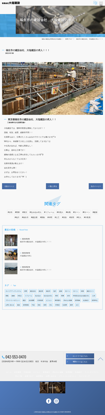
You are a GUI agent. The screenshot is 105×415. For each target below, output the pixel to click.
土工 (77, 305)
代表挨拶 (40, 300)
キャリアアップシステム (13, 291)
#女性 (10, 212)
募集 (7, 296)
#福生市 (25, 217)
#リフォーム (49, 212)
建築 (60, 291)
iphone (13, 296)
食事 (71, 305)
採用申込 (94, 300)
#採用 (71, 217)
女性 (68, 296)
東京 (56, 296)
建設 (24, 300)
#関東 (17, 212)
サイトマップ (84, 376)
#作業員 (87, 217)
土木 (93, 296)
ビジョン (49, 300)
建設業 (41, 291)
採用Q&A (77, 300)
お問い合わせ (10, 305)
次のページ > (96, 186)
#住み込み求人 (35, 212)
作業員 (57, 305)
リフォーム (28, 296)
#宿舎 (64, 217)
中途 (33, 305)
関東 (62, 296)
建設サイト (90, 291)
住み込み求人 (48, 296)
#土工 (57, 217)
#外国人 (60, 212)
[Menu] (101, 3)
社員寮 (65, 305)
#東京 (24, 212)
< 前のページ (9, 186)
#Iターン (76, 212)
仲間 (25, 291)
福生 (18, 305)
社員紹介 (86, 300)
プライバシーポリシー (13, 300)
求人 (50, 305)
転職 (82, 291)
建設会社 (33, 291)
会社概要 (31, 300)
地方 (54, 291)
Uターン (67, 291)
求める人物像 (68, 300)
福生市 (48, 291)
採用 (45, 305)
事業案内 (57, 300)
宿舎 (39, 305)
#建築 (95, 212)
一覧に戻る (52, 186)
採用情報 (26, 305)
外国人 (20, 296)
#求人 (79, 217)
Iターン (75, 291)
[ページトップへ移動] (100, 358)
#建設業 (34, 217)
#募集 (42, 217)
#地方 (17, 217)
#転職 (68, 212)
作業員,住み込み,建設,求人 (81, 296)
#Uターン (86, 212)
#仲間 (50, 217)
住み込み (38, 296)
